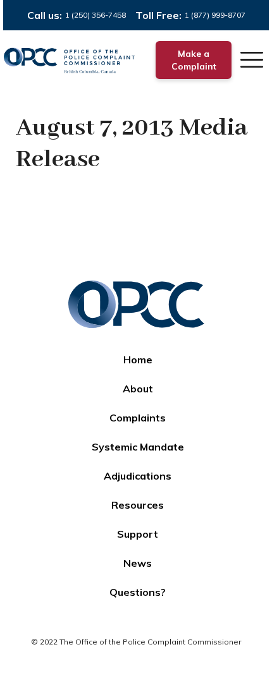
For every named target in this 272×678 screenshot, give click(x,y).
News (137, 563)
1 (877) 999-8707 (215, 15)
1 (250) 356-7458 (95, 15)
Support (137, 534)
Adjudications (137, 475)
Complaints (137, 417)
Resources (137, 505)
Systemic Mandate (138, 446)
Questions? (137, 592)
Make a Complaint (193, 60)
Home (137, 359)
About (138, 388)
